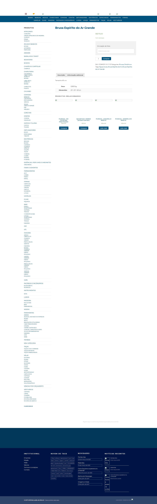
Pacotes (27, 379)
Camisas (27, 391)
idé (25, 226)
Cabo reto (27, 80)
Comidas (63, 17)
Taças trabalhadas (30, 352)
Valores (26, 465)
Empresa (29, 13)
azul (70, 458)
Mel (25, 107)
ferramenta (59, 465)
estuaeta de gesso (59, 463)
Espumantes (28, 100)
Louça (85, 20)
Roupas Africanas (30, 399)
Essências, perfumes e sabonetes (37, 162)
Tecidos (26, 41)
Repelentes (28, 381)
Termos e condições (31, 467)
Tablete (26, 136)
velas (63, 476)
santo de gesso (68, 473)
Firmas (125, 17)
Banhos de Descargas (85, 476)
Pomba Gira (28, 397)
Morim (26, 309)
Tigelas (26, 211)
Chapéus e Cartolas (32, 66)
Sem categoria (30, 343)
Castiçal (27, 376)
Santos (26, 243)
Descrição (61, 75)
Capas (26, 393)
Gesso (26, 235)
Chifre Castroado (30, 327)
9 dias (26, 370)
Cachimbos (28, 73)
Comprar (106, 59)
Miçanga (27, 201)
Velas (109, 20)
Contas (71, 17)
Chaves (26, 326)
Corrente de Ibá (29, 214)
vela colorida (57, 476)
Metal (26, 178)
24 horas (27, 363)
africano (57, 458)
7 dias (26, 366)
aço (73, 458)
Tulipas (26, 127)
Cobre (26, 155)
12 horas (27, 357)
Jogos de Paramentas (31, 331)
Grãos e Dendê (29, 105)
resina (61, 473)
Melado (26, 109)
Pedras (26, 157)
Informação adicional (75, 75)
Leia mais (103, 128)
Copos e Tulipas (30, 123)
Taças (103, 20)
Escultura (27, 302)
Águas (26, 46)
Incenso (53, 473)
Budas (26, 143)
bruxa (105, 67)
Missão (26, 460)
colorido (66, 460)
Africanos (28, 31)
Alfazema (27, 48)
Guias (44, 20)
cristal (26, 187)
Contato (27, 470)
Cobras (26, 154)
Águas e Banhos (30, 44)
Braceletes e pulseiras (32, 322)
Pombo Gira (81, 457)
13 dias (26, 359)
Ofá (25, 335)
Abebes (26, 315)
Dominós (27, 191)
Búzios (45, 17)
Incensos (27, 287)
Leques (26, 150)
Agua (101, 67)
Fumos (26, 88)
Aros (26, 320)
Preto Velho (28, 242)
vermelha (53, 478)
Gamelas (37, 20)
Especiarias (103, 17)
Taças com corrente (31, 348)
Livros (78, 20)
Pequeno (27, 254)
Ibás (25, 204)
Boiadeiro (28, 60)
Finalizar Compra (122, 13)
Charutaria (54, 17)
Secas (26, 104)
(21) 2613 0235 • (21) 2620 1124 (33, 1)
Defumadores (81, 17)
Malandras (81, 463)
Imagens (51, 20)
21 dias (26, 361)
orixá (57, 473)
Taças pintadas (29, 350)
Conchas (27, 113)
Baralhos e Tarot (31, 56)
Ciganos (27, 146)
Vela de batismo (29, 383)
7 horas (26, 368)
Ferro (26, 177)
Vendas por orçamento (34, 386)
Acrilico (27, 82)
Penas (26, 39)
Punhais (26, 159)
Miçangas (27, 120)
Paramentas (94, 20)
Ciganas (26, 395)
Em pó (26, 132)
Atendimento (38, 13)
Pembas (27, 340)
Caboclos (27, 236)
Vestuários (117, 20)
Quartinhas (28, 208)
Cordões (27, 33)
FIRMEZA (63, 470)
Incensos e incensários (65, 20)
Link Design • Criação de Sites (123, 500)
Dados (26, 189)
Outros (26, 37)
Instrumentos (30, 290)
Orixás (26, 240)
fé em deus (69, 470)
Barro (30, 17)
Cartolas (27, 184)
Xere (25, 337)
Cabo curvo (28, 75)
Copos (26, 125)
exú (65, 463)
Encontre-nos (47, 13)
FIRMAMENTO (70, 468)
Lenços (26, 148)
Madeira (27, 223)
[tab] (61, 75)
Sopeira (26, 210)
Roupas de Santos (30, 401)
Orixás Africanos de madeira (34, 35)
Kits (25, 294)
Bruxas (26, 141)
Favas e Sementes (31, 167)
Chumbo (27, 91)
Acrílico (27, 76)
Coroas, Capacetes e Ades (33, 329)
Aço (25, 173)
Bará (52, 460)
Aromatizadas (29, 372)
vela (52, 476)
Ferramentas (115, 17)
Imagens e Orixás (83, 482)
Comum (26, 377)
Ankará (27, 53)
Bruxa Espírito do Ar (115, 67)
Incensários (28, 285)
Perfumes (27, 50)
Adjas (26, 318)
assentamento (64, 458)
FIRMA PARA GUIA (55, 470)
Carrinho (113, 13)
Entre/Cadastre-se (103, 13)
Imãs (26, 280)
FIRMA (64, 468)
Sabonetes (27, 164)
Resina (26, 78)
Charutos (27, 86)
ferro (60, 468)
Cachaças (27, 98)
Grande (26, 250)
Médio (26, 252)
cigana (61, 460)
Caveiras (27, 145)
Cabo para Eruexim (30, 324)
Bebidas (38, 17)
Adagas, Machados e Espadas (34, 316)
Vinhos (26, 102)
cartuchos (28, 374)
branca (56, 460)
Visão (26, 463)
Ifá (25, 229)
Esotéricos (93, 17)
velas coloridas (69, 476)
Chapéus (27, 68)
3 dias (26, 365)
